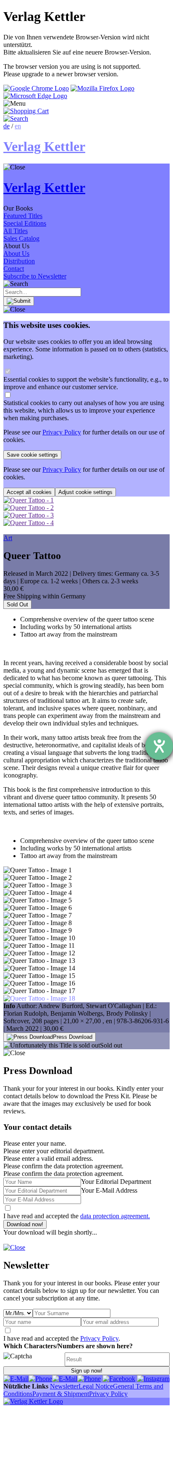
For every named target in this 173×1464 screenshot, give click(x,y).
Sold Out (17, 604)
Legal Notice (96, 1386)
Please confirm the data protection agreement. (63, 1173)
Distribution (19, 261)
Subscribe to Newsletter (34, 276)
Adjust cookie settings (85, 492)
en (18, 126)
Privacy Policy (61, 432)
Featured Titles (22, 215)
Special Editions (24, 223)
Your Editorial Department (116, 1181)
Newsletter (64, 1386)
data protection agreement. (115, 1216)
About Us (16, 253)
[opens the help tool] (159, 746)
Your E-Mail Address (109, 1190)
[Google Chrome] (36, 88)
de (6, 126)
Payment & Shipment (60, 1393)
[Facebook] (118, 1378)
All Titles (15, 230)
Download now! (25, 1224)
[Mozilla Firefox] (102, 88)
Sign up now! (86, 1371)
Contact (13, 268)
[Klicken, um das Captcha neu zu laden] (32, 1359)
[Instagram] (153, 1378)
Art (7, 537)
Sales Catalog (21, 238)
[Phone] (40, 1378)
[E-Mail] (16, 1378)
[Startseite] (33, 1401)
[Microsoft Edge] (35, 95)
